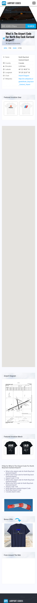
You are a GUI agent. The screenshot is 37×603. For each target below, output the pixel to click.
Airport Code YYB (12, 486)
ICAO (14, 48)
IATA (5, 48)
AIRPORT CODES (14, 3)
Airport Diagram (24, 75)
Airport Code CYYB (12, 478)
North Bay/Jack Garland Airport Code (18, 488)
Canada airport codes (13, 492)
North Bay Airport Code (13, 490)
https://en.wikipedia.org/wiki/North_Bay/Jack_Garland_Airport (26, 81)
